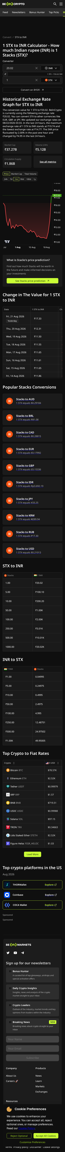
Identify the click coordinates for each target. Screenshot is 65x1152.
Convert (7, 37)
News (39, 1075)
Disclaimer (36, 1147)
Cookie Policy (26, 1128)
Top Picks (54, 12)
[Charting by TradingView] (7, 241)
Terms (8, 1147)
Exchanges (42, 1091)
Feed (5, 12)
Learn (39, 1081)
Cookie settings (51, 1147)
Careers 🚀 (12, 1081)
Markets (40, 1086)
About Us (11, 1075)
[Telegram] (23, 953)
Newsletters (18, 12)
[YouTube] (15, 953)
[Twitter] (8, 953)
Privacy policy (20, 1147)
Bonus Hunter (37, 12)
